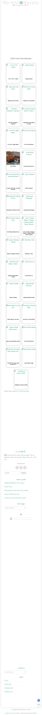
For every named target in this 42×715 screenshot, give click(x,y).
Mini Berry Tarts (29, 254)
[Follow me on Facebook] (17, 467)
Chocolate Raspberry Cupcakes (13, 123)
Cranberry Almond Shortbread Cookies (15, 498)
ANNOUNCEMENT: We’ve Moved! (14, 483)
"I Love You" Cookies (13, 79)
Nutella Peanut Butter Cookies (13, 276)
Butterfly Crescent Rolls (29, 100)
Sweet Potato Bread (29, 341)
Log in (6, 680)
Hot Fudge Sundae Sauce (13, 232)
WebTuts (35, 713)
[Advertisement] (21, 31)
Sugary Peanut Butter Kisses (13, 341)
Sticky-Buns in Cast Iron (13, 319)
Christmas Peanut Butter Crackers (29, 123)
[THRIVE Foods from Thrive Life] (21, 514)
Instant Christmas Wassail (13, 254)
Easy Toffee (13, 166)
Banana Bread (29, 79)
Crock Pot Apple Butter (13, 144)
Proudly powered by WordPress (12, 713)
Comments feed (8, 688)
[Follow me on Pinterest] (21, 467)
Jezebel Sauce (8, 487)
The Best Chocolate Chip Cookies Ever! (13, 363)
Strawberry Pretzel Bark (29, 319)
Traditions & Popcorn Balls (21, 385)
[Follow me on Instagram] (25, 467)
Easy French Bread (28, 144)
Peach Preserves (29, 275)
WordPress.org (8, 692)
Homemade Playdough (29, 210)
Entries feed (7, 684)
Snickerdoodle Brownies (29, 297)
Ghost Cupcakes (29, 188)
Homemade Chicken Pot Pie (13, 210)
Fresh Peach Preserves (29, 166)
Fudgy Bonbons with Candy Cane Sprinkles (16, 490)
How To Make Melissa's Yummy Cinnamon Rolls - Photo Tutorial (29, 233)
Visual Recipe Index (23, 391)
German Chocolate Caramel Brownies (13, 188)
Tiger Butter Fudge (29, 363)
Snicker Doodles (13, 297)
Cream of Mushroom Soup (11, 494)
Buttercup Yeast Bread (13, 100)
